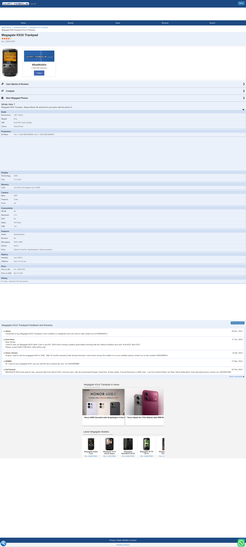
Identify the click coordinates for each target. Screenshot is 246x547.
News (118, 23)
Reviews (165, 23)
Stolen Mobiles (123, 540)
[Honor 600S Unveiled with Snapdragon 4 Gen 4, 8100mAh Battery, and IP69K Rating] (103, 402)
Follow (39, 73)
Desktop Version (123, 545)
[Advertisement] (123, 154)
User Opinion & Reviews (17, 84)
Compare (10, 91)
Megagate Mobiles (20, 27)
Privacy (112, 540)
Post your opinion (238, 323)
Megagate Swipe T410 (91, 453)
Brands (71, 23)
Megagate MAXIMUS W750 (128, 453)
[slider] (7, 38)
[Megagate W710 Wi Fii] (146, 444)
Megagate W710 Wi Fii (146, 453)
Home (23, 23)
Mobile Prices (6, 27)
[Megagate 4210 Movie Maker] (109, 444)
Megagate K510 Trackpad (39, 27)
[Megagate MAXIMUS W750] (128, 444)
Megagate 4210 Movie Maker (109, 453)
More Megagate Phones (17, 98)
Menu (241, 3)
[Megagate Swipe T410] (91, 444)
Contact (133, 540)
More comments (236, 376)
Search (212, 23)
